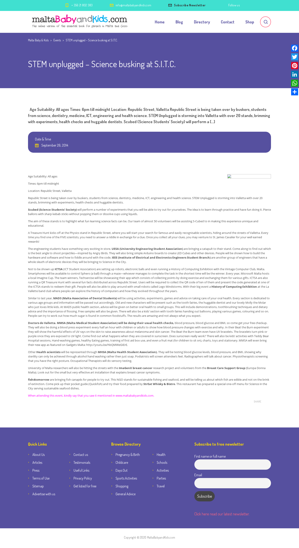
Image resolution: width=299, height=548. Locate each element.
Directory (202, 21)
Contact (227, 21)
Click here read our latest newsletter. (222, 513)
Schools (162, 462)
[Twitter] (294, 57)
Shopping (122, 486)
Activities (163, 470)
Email (198, 475)
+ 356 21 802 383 (82, 5)
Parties (161, 478)
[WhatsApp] (294, 83)
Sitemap (38, 486)
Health (161, 454)
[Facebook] (294, 48)
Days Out (122, 470)
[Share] (294, 92)
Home (160, 21)
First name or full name (210, 456)
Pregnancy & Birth (128, 454)
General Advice (125, 494)
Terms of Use (40, 478)
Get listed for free (85, 486)
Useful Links (81, 470)
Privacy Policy (83, 478)
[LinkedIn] (294, 74)
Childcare (122, 462)
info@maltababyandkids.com (133, 5)
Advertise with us (43, 494)
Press (35, 470)
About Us (38, 454)
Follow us (234, 5)
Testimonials (82, 462)
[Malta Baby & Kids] (80, 22)
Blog (179, 21)
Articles (37, 462)
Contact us (81, 454)
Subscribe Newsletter (190, 5)
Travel (161, 486)
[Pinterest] (294, 65)
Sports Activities (126, 478)
